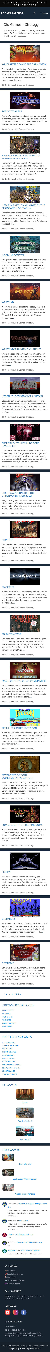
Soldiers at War (11, 634)
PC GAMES (6, 1013)
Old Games (9, 85)
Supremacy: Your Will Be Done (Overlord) (20, 444)
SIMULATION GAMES (10, 1068)
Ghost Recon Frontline (25, 1194)
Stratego (7, 540)
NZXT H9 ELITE (11, 1326)
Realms (6, 871)
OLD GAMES (7, 1017)
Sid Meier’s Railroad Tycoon (19, 728)
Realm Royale (25, 1164)
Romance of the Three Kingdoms (22, 824)
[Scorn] (25, 1098)
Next (18, 994)
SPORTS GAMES (8, 1071)
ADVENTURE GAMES (10, 1045)
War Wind (8, 302)
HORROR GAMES (9, 1052)
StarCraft (8, 587)
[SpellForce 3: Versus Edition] (8, 1174)
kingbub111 (13, 1250)
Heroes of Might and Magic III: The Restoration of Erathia (23, 207)
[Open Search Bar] (35, 13)
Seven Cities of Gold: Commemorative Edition (17, 776)
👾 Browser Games (12, 1283)
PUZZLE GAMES (8, 1058)
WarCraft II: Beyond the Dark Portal (24, 64)
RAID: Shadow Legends (30, 1250)
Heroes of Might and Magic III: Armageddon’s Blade (21, 157)
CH (31, 2)
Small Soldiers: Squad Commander (23, 681)
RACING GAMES (8, 1061)
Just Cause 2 (25, 1139)
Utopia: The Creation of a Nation (22, 396)
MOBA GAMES (8, 1055)
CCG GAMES (7, 1049)
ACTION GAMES (8, 1042)
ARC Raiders (24, 1220)
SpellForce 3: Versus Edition (25, 1179)
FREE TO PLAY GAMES (17, 1037)
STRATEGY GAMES (9, 1074)
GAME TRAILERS (8, 1023)
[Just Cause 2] (25, 1135)
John (10, 1234)
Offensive (8, 963)
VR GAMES (6, 1020)
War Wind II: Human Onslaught (21, 349)
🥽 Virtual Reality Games (14, 1280)
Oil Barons (8, 918)
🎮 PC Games (10, 1271)
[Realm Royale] (8, 1159)
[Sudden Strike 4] (25, 1116)
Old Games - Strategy (24, 85)
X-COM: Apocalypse (13, 255)
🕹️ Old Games (10, 1277)
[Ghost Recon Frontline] (8, 1189)
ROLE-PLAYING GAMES (11, 1064)
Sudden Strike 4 (25, 1121)
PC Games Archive (12, 13)
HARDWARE (7, 1026)
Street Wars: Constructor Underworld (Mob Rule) (18, 494)
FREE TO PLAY (7, 1010)
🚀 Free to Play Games (14, 1274)
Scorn (25, 1102)
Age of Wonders (12, 111)
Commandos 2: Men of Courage (29, 1242)
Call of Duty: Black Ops (24, 1234)
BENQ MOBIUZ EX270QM (15, 1330)
